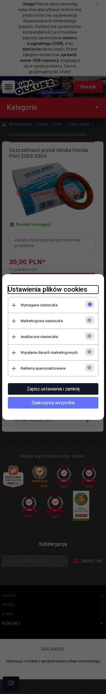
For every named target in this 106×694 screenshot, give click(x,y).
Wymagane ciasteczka (39, 305)
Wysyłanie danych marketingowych (49, 352)
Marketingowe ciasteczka (42, 321)
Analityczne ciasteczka (39, 337)
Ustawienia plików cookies (47, 289)
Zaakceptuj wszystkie (53, 402)
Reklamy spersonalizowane (43, 368)
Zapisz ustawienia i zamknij (53, 389)
